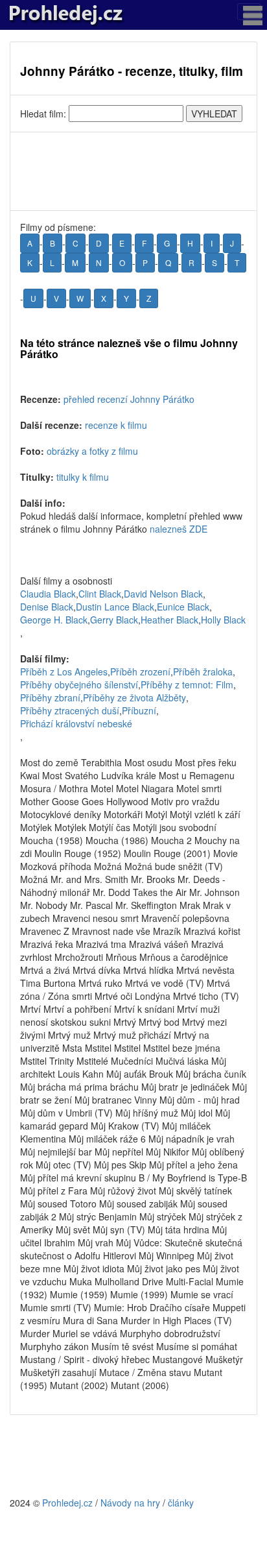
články (181, 1502)
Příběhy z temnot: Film (187, 684)
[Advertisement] (133, 171)
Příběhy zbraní (50, 697)
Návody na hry (130, 1502)
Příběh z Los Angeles (64, 671)
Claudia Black (48, 593)
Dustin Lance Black (115, 606)
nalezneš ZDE (178, 528)
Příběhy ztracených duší (69, 710)
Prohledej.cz (67, 1502)
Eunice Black (183, 606)
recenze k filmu (116, 424)
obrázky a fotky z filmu (92, 450)
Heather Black (169, 619)
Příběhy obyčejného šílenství (79, 684)
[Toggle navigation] (249, 11)
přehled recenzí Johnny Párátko (129, 399)
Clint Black (99, 593)
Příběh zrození (140, 671)
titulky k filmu (82, 476)
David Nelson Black (163, 593)
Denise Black (46, 606)
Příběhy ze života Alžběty (134, 697)
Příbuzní (139, 710)
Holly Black (223, 619)
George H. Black (53, 619)
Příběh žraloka (203, 671)
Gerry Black (114, 619)
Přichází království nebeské (76, 723)
